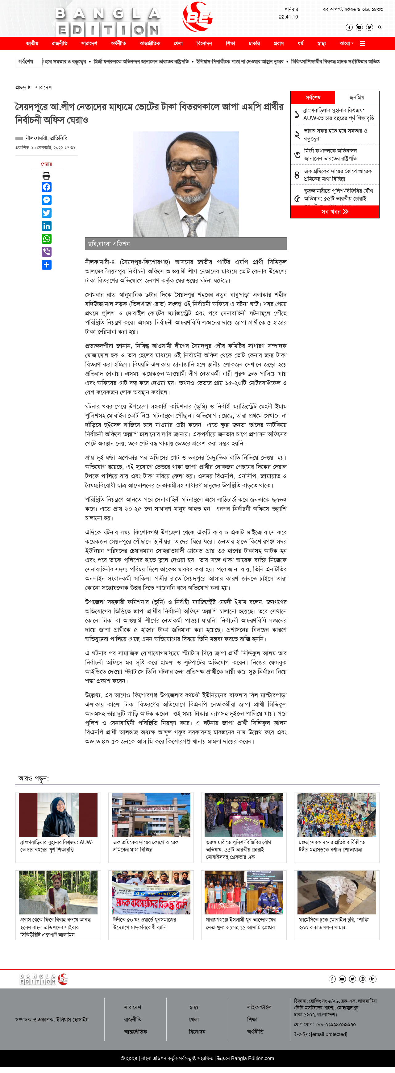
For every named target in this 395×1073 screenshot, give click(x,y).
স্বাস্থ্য (321, 43)
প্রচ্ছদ (20, 87)
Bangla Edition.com (252, 1058)
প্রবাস (279, 43)
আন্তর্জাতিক (150, 43)
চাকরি (254, 43)
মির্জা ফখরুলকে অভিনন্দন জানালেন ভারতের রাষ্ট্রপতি (120, 61)
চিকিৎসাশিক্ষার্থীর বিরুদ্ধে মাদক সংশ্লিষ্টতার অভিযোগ (317, 61)
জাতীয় (32, 43)
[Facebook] (351, 27)
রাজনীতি (60, 43)
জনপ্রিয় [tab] (356, 97)
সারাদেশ (89, 43)
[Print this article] (46, 175)
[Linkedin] (374, 979)
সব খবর (332, 212)
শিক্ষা (230, 43)
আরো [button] (345, 43)
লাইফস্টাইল (259, 1007)
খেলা (178, 43)
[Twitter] (371, 27)
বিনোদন (204, 43)
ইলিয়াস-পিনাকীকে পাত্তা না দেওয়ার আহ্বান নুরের (218, 61)
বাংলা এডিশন (153, 1058)
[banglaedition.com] (197, 18)
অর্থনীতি (118, 43)
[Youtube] (361, 27)
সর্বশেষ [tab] (313, 97)
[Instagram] (364, 979)
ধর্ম (300, 43)
